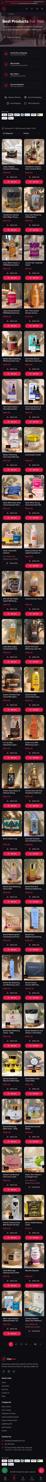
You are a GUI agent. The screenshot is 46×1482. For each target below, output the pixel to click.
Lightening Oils (7, 1424)
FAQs (3, 1396)
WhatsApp (14, 3)
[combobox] (11, 133)
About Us (5, 1389)
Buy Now (13, 182)
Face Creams (6, 1410)
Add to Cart (13, 177)
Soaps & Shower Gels (9, 1420)
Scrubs (4, 1431)
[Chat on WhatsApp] (5, 1470)
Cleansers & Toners (9, 1413)
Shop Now (5, 1386)
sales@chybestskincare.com (15, 1441)
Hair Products (6, 1427)
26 (35, 1344)
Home (4, 1382)
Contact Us (5, 1393)
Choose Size (14, 563)
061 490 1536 (9, 1444)
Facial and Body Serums (10, 1417)
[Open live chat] (41, 1470)
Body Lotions (6, 1406)
